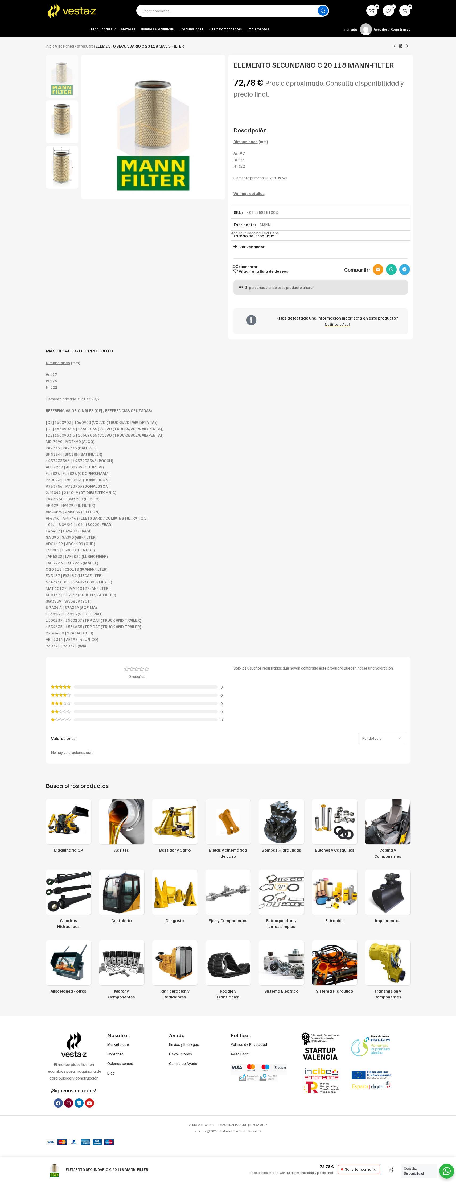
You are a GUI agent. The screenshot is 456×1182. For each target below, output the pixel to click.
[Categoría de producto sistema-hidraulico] (334, 968)
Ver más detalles (249, 193)
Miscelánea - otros (70, 46)
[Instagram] (68, 1103)
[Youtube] (89, 1103)
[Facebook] (58, 1103)
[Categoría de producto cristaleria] (121, 898)
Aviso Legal (240, 1053)
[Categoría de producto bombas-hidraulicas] (281, 827)
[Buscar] (323, 11)
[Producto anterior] (394, 46)
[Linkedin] (79, 1103)
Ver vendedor (252, 246)
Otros (91, 46)
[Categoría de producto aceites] (121, 827)
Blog (111, 1073)
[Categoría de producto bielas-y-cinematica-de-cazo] (228, 830)
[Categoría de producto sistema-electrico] (281, 968)
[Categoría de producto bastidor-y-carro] (175, 827)
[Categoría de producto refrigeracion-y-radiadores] (175, 971)
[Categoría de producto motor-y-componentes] (121, 971)
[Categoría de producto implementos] (387, 898)
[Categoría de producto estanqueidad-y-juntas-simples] (281, 901)
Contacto (115, 1053)
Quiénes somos (120, 1063)
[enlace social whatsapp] (391, 269)
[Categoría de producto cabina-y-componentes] (387, 830)
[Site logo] (72, 11)
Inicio (50, 46)
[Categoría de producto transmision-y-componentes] (387, 971)
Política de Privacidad (249, 1044)
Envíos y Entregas (184, 1044)
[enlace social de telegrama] (404, 269)
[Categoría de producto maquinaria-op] (68, 827)
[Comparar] (390, 1169)
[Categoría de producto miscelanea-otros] (68, 968)
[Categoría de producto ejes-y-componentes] (228, 898)
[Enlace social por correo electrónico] (378, 269)
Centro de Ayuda (183, 1063)
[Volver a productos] (401, 46)
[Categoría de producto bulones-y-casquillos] (334, 827)
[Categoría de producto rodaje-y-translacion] (228, 971)
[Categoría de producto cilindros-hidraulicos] (68, 901)
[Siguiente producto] (407, 46)
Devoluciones (180, 1053)
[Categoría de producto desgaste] (175, 898)
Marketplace (118, 1044)
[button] (318, 247)
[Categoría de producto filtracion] (334, 898)
